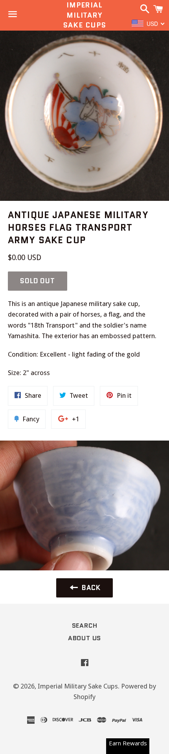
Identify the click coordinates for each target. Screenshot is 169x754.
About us (84, 638)
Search (84, 625)
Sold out (37, 281)
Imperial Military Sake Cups (84, 15)
